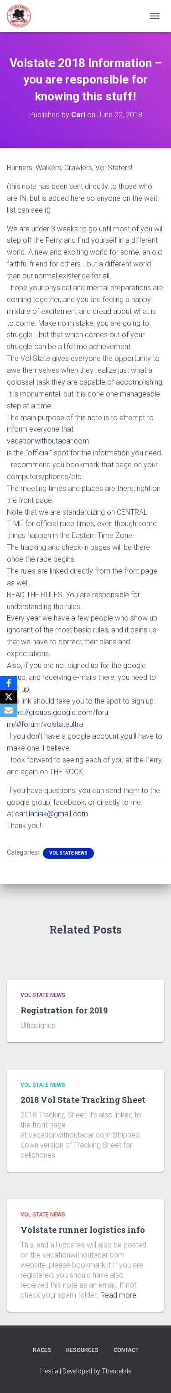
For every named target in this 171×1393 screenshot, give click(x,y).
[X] (8, 697)
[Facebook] (8, 683)
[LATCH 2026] (22, 16)
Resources (82, 1350)
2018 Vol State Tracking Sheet (83, 1099)
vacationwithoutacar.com (48, 441)
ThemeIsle (116, 1371)
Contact (126, 1350)
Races (42, 1350)
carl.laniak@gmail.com (51, 813)
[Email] (8, 710)
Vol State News (68, 853)
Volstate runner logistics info (83, 1229)
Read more (118, 1295)
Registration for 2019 (64, 1010)
